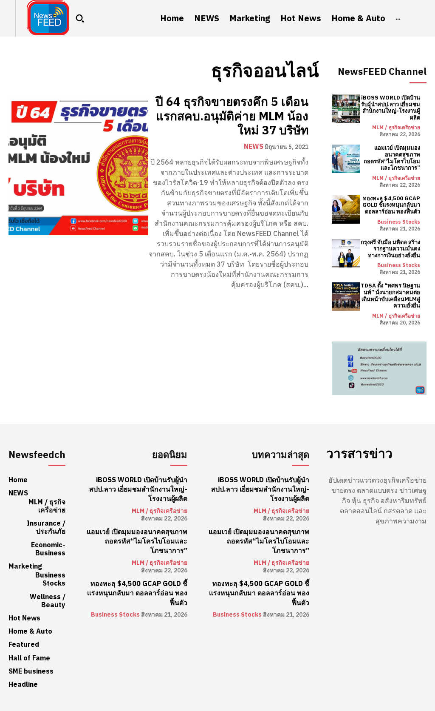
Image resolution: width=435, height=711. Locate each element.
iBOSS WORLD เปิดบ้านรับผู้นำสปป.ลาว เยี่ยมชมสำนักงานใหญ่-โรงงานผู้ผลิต (390, 108)
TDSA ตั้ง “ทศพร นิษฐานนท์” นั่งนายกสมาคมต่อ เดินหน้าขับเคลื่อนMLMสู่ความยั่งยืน (390, 296)
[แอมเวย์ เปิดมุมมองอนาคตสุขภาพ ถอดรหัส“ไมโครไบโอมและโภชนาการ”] (346, 159)
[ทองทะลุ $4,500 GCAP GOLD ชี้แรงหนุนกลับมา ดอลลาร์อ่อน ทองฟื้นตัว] (346, 209)
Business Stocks (398, 222)
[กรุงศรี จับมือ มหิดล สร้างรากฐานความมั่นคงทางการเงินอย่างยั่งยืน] (346, 253)
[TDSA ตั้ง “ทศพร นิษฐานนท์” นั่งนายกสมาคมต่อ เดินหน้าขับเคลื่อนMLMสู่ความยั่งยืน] (346, 296)
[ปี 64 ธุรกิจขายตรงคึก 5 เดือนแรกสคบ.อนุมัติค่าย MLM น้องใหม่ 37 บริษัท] (78, 165)
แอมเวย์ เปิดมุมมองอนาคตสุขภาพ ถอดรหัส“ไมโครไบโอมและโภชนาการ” (392, 158)
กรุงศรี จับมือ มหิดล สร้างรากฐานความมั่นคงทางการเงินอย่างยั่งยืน (390, 248)
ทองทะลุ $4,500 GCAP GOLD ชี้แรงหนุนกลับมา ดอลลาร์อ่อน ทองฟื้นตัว (391, 205)
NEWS (253, 146)
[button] (80, 18)
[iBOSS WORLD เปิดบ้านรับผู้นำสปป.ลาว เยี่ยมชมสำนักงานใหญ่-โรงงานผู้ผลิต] (346, 108)
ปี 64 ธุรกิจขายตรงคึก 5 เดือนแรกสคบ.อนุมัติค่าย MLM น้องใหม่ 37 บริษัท (231, 116)
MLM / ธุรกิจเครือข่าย (396, 127)
